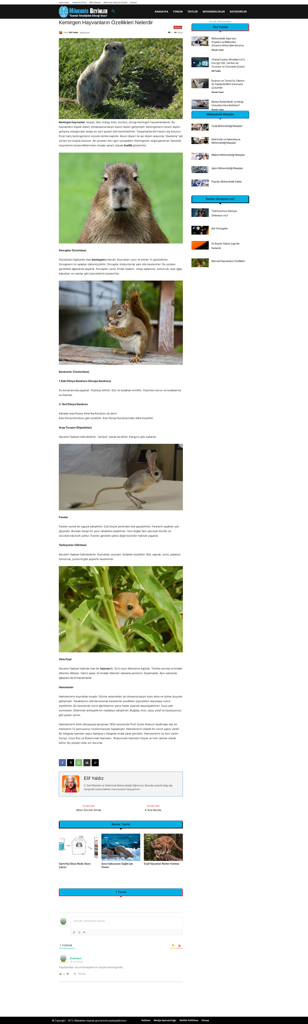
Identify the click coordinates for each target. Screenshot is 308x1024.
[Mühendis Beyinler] (83, 12)
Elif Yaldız (73, 32)
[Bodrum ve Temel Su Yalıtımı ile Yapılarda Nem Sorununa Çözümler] (200, 83)
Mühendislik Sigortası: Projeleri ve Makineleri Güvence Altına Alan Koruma (228, 42)
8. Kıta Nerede (153, 810)
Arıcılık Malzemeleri (220, 21)
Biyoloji (178, 27)
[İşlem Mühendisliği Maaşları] (200, 169)
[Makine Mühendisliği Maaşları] (200, 156)
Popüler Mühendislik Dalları (227, 181)
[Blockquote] (84, 932)
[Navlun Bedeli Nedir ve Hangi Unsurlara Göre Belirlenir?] (200, 104)
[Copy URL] (95, 762)
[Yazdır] (87, 762)
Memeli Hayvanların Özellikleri (228, 261)
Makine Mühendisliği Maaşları (228, 154)
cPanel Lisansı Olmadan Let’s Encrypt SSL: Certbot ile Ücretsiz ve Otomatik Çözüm (228, 63)
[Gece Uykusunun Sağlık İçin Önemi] (120, 847)
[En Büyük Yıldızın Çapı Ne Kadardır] (200, 245)
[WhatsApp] (78, 762)
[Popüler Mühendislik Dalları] (200, 182)
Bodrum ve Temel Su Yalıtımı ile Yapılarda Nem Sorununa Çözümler (228, 84)
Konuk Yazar (218, 49)
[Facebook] (62, 762)
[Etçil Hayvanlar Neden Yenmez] (163, 847)
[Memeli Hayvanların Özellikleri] (200, 262)
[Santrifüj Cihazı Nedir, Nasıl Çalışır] (78, 847)
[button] (113, 11)
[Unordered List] (79, 932)
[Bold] (74, 932)
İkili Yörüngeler (220, 228)
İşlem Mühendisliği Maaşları (227, 168)
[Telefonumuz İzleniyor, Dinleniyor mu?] (200, 212)
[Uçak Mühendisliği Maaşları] (200, 127)
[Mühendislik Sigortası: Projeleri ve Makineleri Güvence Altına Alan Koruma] (200, 41)
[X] (70, 762)
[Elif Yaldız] (61, 32)
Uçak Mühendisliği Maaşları (227, 126)
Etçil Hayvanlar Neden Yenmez (161, 863)
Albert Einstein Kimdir (88, 810)
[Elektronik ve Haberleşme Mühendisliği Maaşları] (200, 140)
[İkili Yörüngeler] (200, 230)
